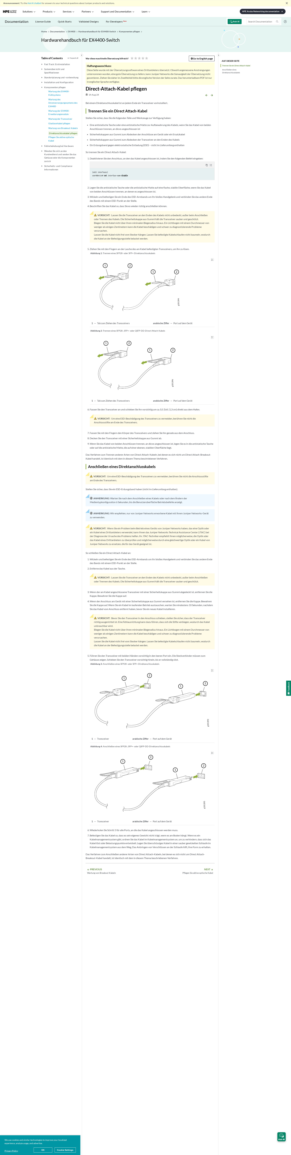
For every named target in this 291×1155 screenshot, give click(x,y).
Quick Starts (65, 21)
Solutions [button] (28, 11)
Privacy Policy (11, 1151)
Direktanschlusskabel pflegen (63, 133)
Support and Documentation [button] (116, 11)
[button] (281, 1136)
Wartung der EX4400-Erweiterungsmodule (58, 112)
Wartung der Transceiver (60, 119)
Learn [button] (144, 11)
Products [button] (47, 11)
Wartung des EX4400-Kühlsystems (58, 93)
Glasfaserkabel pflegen (59, 123)
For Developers (116, 21)
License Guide (43, 21)
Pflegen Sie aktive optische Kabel (61, 139)
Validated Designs (89, 21)
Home (44, 31)
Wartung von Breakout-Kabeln (63, 128)
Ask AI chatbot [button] (34, 3)
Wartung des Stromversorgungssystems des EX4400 (62, 103)
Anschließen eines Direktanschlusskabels (231, 71)
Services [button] (67, 11)
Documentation (16, 21)
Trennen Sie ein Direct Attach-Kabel (236, 65)
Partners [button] (86, 11)
